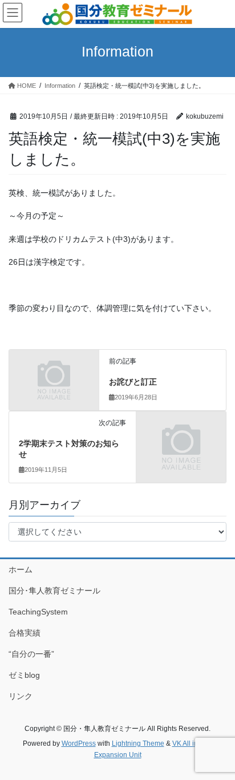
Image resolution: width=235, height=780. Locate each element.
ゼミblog (24, 675)
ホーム (21, 569)
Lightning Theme (138, 743)
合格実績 (24, 632)
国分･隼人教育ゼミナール (54, 590)
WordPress (79, 743)
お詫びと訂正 (133, 381)
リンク (21, 696)
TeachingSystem (38, 611)
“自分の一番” (31, 653)
